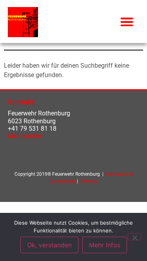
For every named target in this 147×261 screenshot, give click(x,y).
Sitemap (89, 181)
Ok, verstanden (49, 245)
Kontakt (21, 101)
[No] (134, 236)
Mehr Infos (104, 245)
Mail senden (25, 136)
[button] (127, 21)
